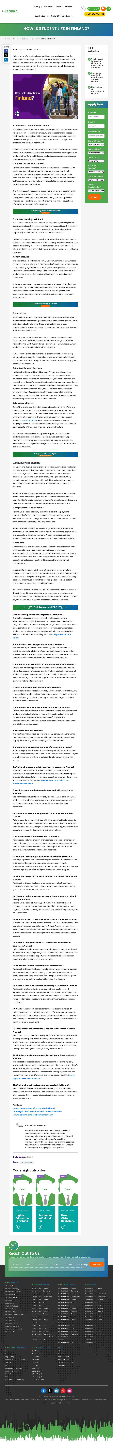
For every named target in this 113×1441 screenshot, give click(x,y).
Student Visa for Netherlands (96, 1294)
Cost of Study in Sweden (67, 1314)
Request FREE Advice (103, 9)
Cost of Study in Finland (67, 1311)
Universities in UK (38, 1325)
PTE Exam (35, 1365)
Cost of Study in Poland (67, 1308)
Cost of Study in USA (66, 1328)
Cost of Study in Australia (68, 1334)
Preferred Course (96, 176)
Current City (94, 157)
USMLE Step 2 (37, 1374)
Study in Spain (11, 1300)
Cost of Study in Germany (68, 1291)
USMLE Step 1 (36, 1371)
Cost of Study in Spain (67, 1302)
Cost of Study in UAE (66, 1343)
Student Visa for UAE (92, 1343)
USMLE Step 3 (37, 1377)
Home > (9, 39)
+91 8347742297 (96, 14)
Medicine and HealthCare (14, 1380)
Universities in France (40, 1288)
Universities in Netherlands (42, 1294)
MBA (7, 1351)
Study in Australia (12, 1326)
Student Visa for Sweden (94, 1314)
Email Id (91, 122)
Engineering (9, 1357)
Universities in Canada (40, 1331)
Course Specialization (94, 185)
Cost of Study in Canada (67, 1331)
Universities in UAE (39, 1340)
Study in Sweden (11, 1309)
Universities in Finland (40, 1311)
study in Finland (30, 420)
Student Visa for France (94, 1288)
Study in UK (9, 1317)
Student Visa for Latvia (93, 1317)
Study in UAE (10, 1332)
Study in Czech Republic (14, 1315)
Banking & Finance (12, 1371)
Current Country (95, 141)
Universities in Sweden (40, 1314)
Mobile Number (95, 131)
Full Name (92, 112)
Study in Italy (10, 1303)
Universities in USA (39, 1328)
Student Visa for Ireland (94, 1300)
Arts (6, 1365)
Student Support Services (62, 16)
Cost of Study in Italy (66, 1305)
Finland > (26, 39)
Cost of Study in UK (65, 1325)
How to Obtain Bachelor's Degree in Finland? (33, 1115)
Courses (48, 6)
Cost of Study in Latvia (67, 1317)
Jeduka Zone (40, 16)
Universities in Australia (41, 1334)
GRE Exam (35, 1357)
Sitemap (61, 1365)
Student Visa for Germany (95, 1291)
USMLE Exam (36, 1368)
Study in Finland (11, 1306)
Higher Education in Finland (22, 1218)
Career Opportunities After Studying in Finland (34, 1108)
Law (6, 1377)
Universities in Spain (40, 1302)
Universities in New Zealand (42, 1337)
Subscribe (97, 1264)
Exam (58, 6)
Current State (94, 149)
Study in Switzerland (13, 1294)
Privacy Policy (63, 1360)
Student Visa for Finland (94, 1311)
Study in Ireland (11, 1297)
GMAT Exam (36, 1351)
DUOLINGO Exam (38, 1380)
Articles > (17, 39)
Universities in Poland (40, 1308)
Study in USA (10, 1320)
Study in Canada (11, 1323)
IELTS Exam (36, 1354)
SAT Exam (35, 1360)
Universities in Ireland (40, 1300)
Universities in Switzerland (42, 1297)
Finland (29, 1157)
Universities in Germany (41, 1291)
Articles (68, 6)
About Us (61, 1351)
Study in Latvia (11, 1312)
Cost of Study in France (67, 1288)
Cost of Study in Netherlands (69, 1294)
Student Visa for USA (93, 1328)
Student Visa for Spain (93, 1302)
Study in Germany (12, 1289)
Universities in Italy (39, 1305)
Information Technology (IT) (16, 1360)
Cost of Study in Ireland (67, 1300)
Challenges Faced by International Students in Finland (37, 1111)
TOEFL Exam (36, 1362)
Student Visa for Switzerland (95, 1297)
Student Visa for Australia (94, 1334)
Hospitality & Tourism (13, 1368)
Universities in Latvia (40, 1317)
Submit (94, 197)
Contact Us (62, 1354)
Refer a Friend (63, 1357)
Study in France (11, 1286)
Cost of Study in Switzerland (69, 1297)
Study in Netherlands (13, 1292)
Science (8, 1362)
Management (10, 1354)
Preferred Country (92, 166)
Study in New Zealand (13, 1329)
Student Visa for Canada (94, 1331)
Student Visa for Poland (94, 1308)
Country (36, 6)
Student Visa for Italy (93, 1305)
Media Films (9, 1374)
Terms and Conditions (66, 1362)
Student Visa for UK (92, 1325)
